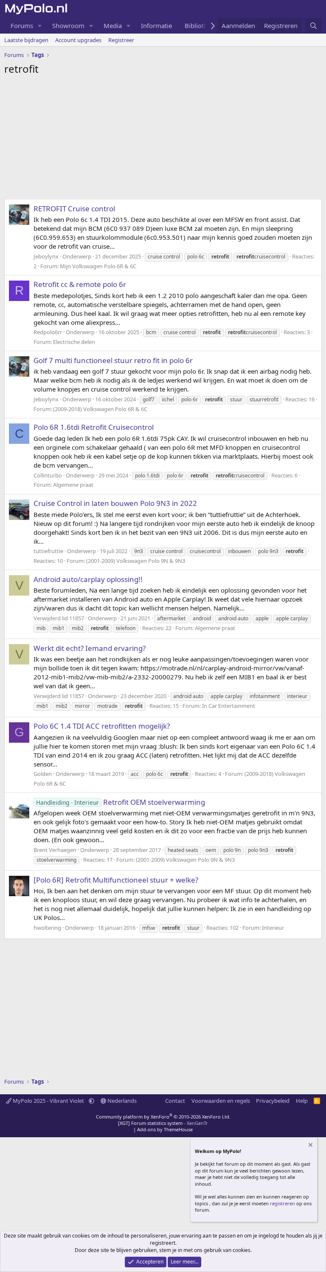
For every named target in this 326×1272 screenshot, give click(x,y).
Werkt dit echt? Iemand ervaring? (90, 648)
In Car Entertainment (228, 706)
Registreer (121, 40)
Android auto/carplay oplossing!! (88, 579)
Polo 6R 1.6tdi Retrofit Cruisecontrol (94, 427)
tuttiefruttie (48, 551)
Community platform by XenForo (163, 1116)
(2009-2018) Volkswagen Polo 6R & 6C (100, 409)
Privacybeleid (272, 1100)
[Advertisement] (163, 139)
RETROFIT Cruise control (74, 208)
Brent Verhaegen (55, 850)
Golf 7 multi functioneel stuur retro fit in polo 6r (113, 360)
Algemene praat (73, 484)
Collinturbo (48, 475)
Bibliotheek (201, 25)
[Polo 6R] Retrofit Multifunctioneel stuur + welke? (116, 880)
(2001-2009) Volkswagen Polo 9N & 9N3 (135, 561)
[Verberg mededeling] (309, 1146)
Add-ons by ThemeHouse (165, 1129)
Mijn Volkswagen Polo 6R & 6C (98, 266)
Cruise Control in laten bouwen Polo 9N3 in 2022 (115, 503)
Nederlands (121, 1100)
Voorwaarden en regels (220, 1100)
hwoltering (47, 927)
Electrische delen (74, 342)
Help (302, 1100)
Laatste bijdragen (26, 40)
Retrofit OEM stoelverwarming (120, 802)
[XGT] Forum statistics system (163, 1123)
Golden (43, 774)
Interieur (273, 927)
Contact (175, 1100)
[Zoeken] (313, 26)
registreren (282, 1203)
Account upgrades (78, 40)
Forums (22, 25)
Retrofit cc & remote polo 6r (80, 284)
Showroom (68, 25)
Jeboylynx (46, 256)
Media (113, 25)
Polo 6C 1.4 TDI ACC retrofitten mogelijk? (102, 726)
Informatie (156, 25)
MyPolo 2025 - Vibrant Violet (48, 1100)
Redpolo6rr (48, 332)
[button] (40, 26)
